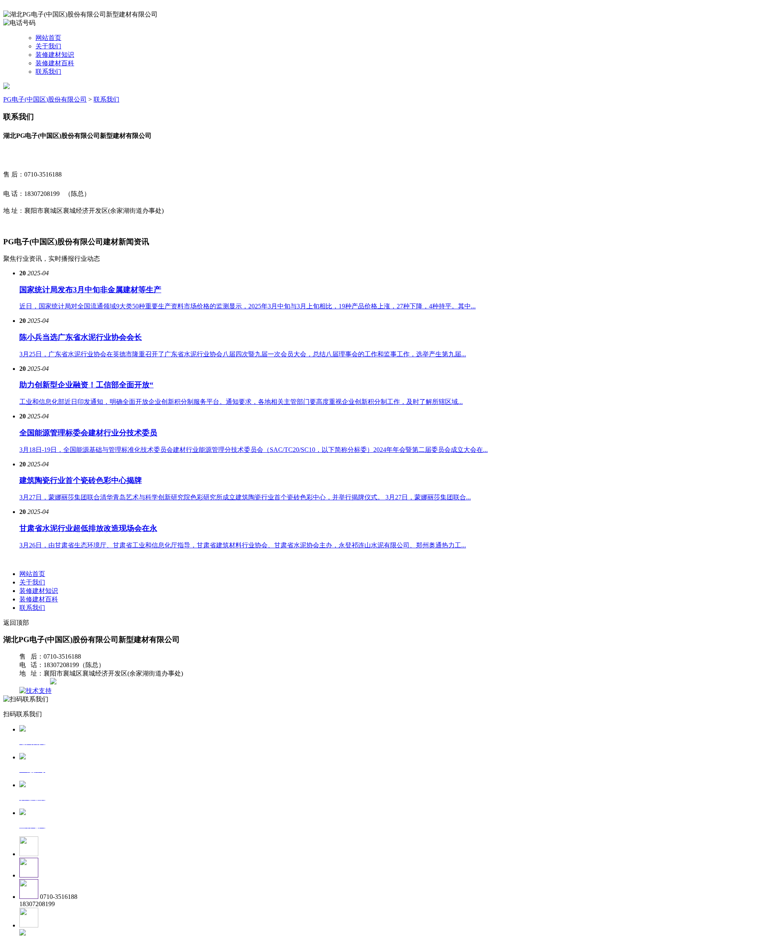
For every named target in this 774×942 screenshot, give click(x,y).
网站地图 (35, 682)
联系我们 (48, 71)
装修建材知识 (54, 54)
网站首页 (48, 37)
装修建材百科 (54, 63)
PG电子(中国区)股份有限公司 (45, 99)
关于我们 (48, 46)
